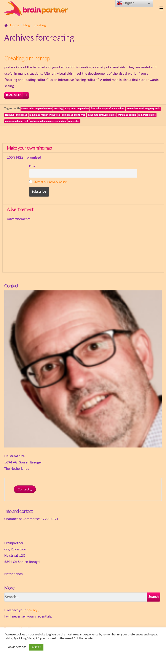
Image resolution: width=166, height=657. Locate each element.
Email (32, 166)
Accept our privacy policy (50, 182)
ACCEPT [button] (36, 647)
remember (74, 121)
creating (58, 108)
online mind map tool (16, 121)
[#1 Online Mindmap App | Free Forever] (79, 9)
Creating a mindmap (27, 58)
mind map (21, 115)
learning (9, 115)
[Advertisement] (57, 244)
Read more (17, 95)
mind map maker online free (44, 115)
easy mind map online (77, 108)
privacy (32, 610)
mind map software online (102, 115)
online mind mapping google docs (48, 121)
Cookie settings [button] (16, 647)
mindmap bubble (127, 115)
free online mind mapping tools (143, 108)
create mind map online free (36, 108)
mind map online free (73, 115)
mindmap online (147, 115)
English (128, 3)
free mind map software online (107, 108)
